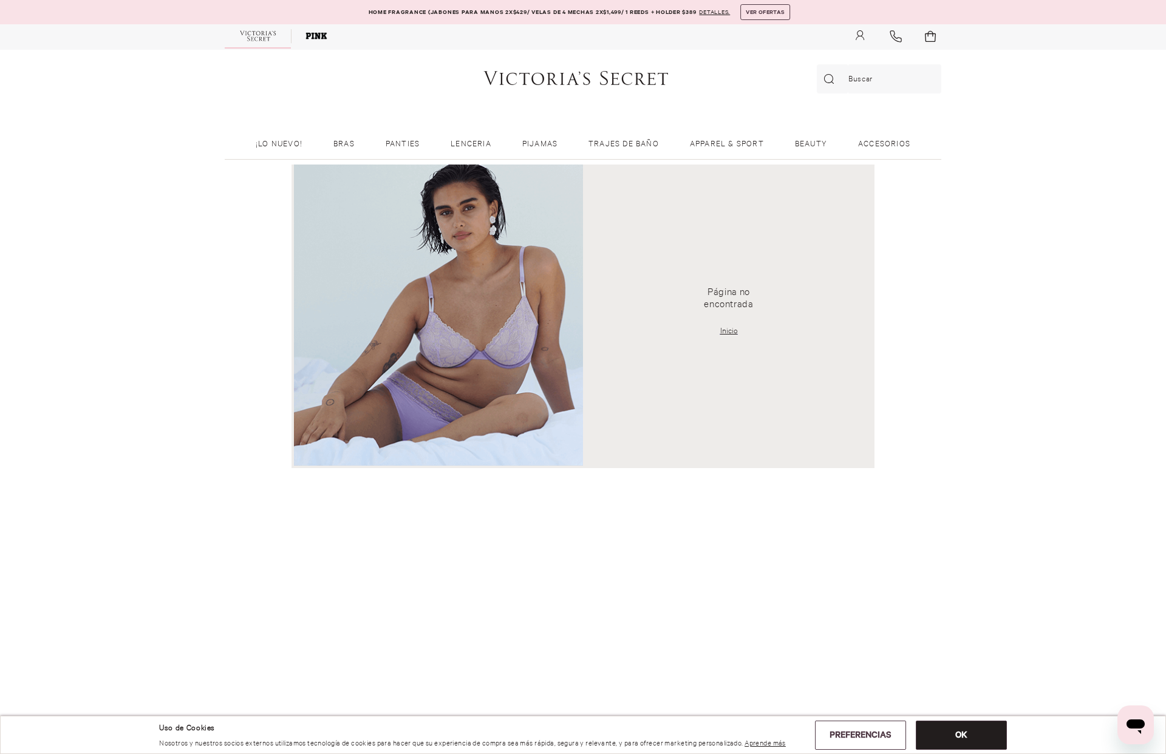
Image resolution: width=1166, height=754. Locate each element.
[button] (714, 12)
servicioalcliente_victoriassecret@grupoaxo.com (339, 651)
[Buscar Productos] (831, 78)
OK (961, 734)
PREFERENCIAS (861, 734)
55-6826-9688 (312, 627)
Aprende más (765, 743)
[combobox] (879, 78)
